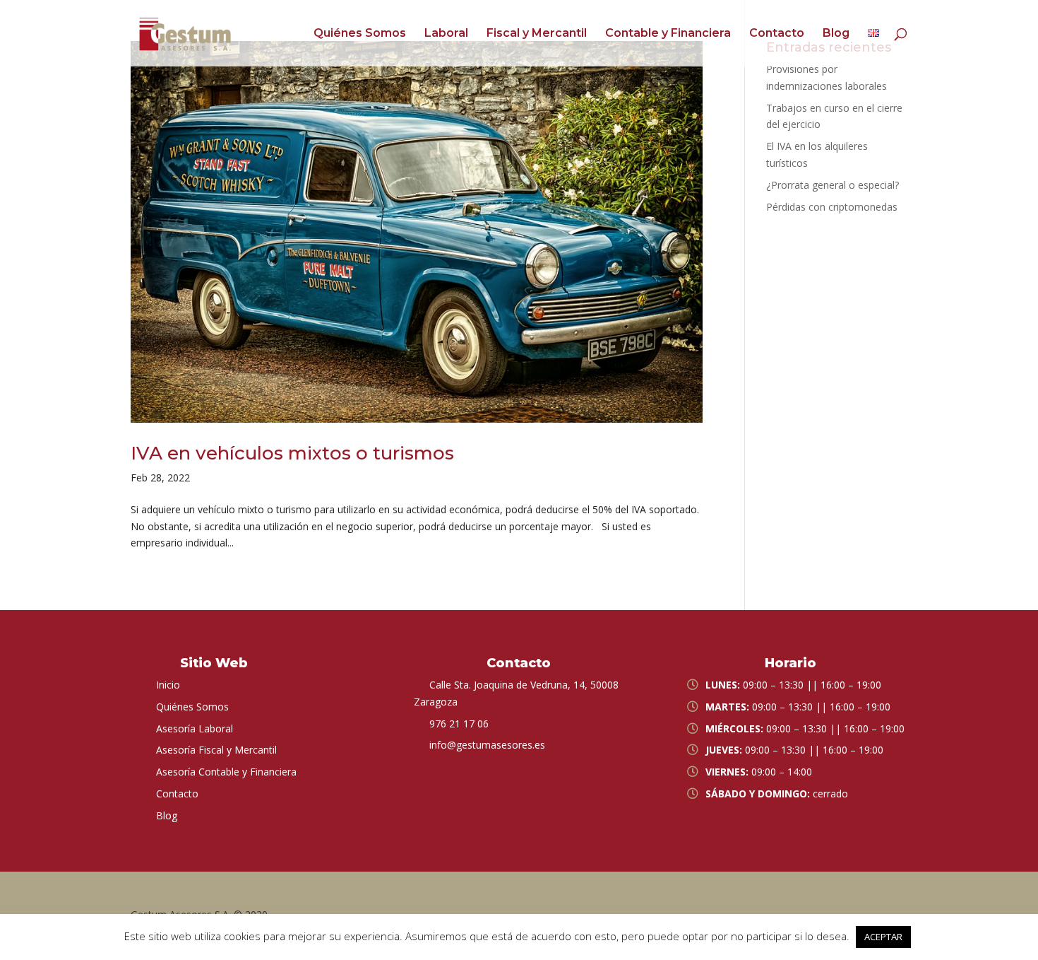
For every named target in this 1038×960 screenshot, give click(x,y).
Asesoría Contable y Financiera (226, 771)
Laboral (446, 34)
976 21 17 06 (459, 723)
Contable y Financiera (668, 34)
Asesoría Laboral (194, 728)
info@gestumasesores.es (487, 744)
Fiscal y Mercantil (537, 34)
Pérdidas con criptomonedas (831, 206)
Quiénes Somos (360, 34)
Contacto (776, 34)
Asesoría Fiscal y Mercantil (216, 749)
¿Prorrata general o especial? (832, 185)
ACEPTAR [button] (883, 936)
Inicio (168, 684)
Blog (836, 34)
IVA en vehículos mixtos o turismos (292, 453)
